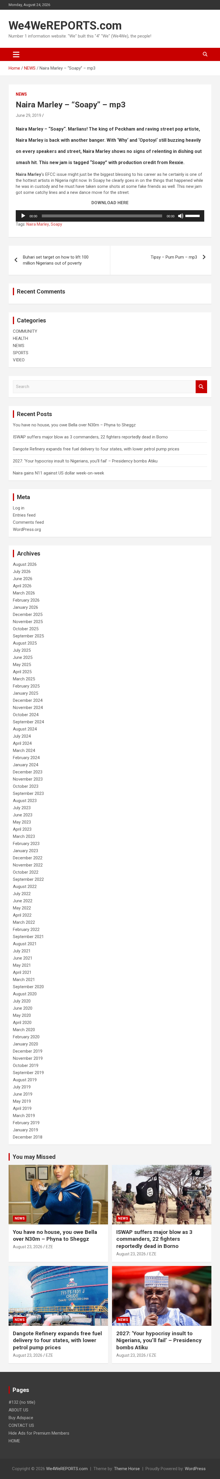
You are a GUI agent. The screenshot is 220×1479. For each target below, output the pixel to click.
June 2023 (22, 815)
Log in (18, 508)
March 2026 (24, 593)
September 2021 (28, 936)
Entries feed (24, 515)
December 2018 (27, 1137)
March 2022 (24, 922)
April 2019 (22, 1108)
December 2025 (27, 614)
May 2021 (22, 965)
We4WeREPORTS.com (65, 25)
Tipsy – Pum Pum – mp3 (174, 257)
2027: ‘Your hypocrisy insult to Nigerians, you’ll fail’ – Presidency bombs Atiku (85, 461)
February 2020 (26, 1036)
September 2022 (28, 879)
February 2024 (26, 757)
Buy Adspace (21, 1417)
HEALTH (20, 338)
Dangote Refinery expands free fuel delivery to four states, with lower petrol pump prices (96, 449)
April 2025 (22, 671)
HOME (14, 1440)
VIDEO (19, 360)
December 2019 (27, 1051)
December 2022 (27, 857)
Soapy (56, 224)
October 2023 (25, 786)
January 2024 (25, 764)
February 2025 (26, 686)
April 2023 (22, 829)
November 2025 (28, 621)
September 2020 (28, 986)
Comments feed (28, 522)
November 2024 (28, 707)
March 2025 (24, 679)
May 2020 (22, 1015)
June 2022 (22, 900)
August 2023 (25, 800)
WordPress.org (27, 529)
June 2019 (22, 1094)
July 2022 (22, 893)
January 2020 (25, 1044)
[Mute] (181, 216)
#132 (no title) (22, 1402)
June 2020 (22, 1008)
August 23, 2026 (27, 1246)
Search (201, 386)
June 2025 (22, 657)
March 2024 (24, 750)
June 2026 (22, 578)
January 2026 (25, 607)
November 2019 (28, 1058)
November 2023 (28, 779)
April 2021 (22, 972)
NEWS (21, 94)
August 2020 (25, 993)
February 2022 (26, 929)
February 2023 (26, 843)
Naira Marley (37, 224)
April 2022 (22, 915)
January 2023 (25, 850)
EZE (49, 1246)
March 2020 (24, 1029)
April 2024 (22, 743)
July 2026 (22, 571)
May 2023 (22, 822)
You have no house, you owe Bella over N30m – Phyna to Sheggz (74, 425)
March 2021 (24, 979)
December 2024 (27, 700)
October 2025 (25, 628)
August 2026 (25, 564)
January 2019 (25, 1130)
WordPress (195, 1468)
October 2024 (25, 714)
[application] (110, 216)
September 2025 (28, 636)
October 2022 (25, 872)
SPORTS (20, 352)
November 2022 (28, 865)
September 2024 (28, 721)
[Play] (23, 216)
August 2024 (25, 729)
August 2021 (25, 943)
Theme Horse (127, 1468)
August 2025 (25, 643)
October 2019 (25, 1065)
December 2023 (27, 772)
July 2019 (22, 1087)
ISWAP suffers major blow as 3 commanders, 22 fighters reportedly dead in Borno (90, 437)
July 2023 (22, 807)
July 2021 (22, 951)
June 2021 (22, 958)
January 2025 (25, 693)
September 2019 (28, 1072)
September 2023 (28, 793)
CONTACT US (21, 1425)
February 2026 (26, 600)
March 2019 (24, 1115)
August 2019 (25, 1079)
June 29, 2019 (28, 115)
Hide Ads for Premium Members (39, 1433)
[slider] (193, 215)
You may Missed (34, 1156)
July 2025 (22, 650)
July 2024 (22, 736)
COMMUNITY (25, 331)
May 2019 (22, 1101)
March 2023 (24, 836)
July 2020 (22, 1001)
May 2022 (22, 908)
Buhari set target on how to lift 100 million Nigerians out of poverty (56, 260)
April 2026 (22, 585)
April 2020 (22, 1022)
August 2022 (25, 886)
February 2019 (26, 1122)
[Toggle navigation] (16, 54)
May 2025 (22, 664)
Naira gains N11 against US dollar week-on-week (58, 473)
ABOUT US (18, 1410)
